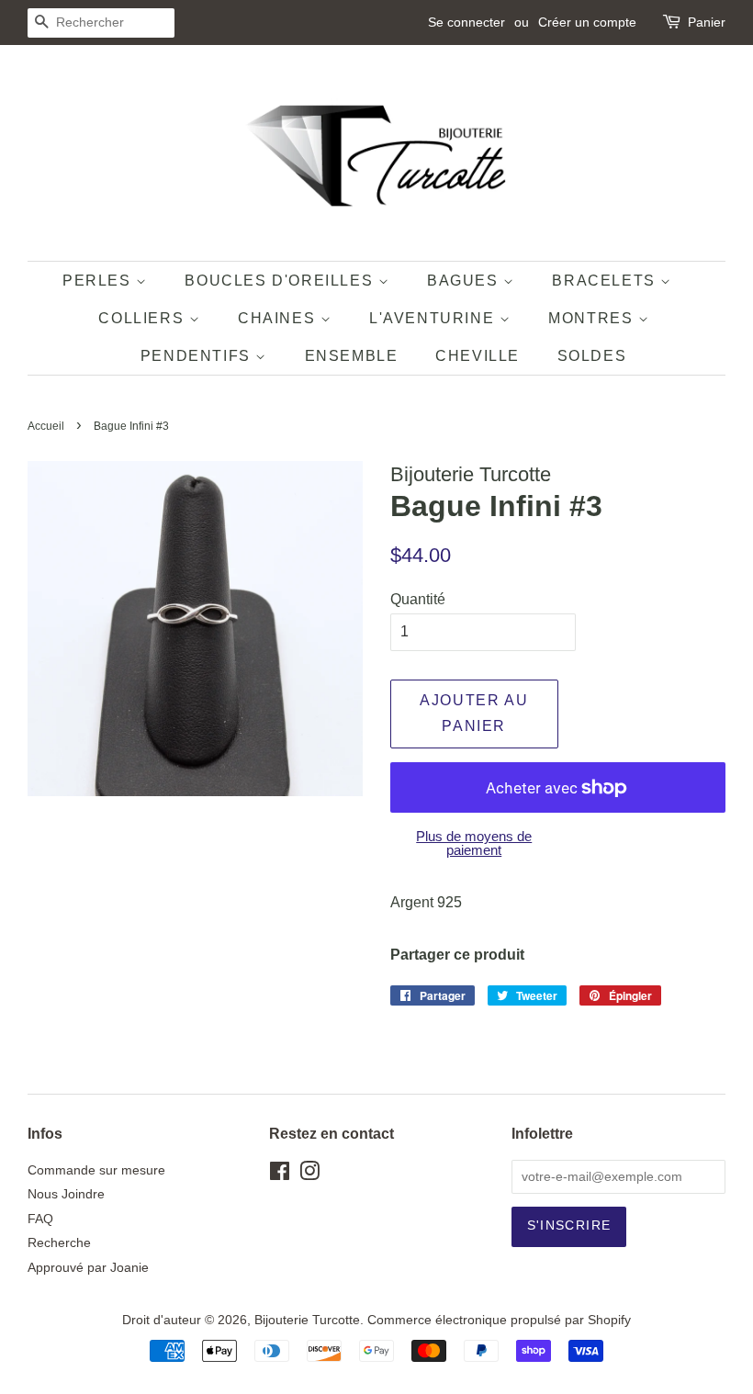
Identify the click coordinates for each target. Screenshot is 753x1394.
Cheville (477, 356)
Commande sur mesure (96, 1170)
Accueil (46, 426)
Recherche (59, 1243)
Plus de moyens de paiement (474, 843)
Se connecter (466, 22)
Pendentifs (198, 356)
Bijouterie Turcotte (307, 1320)
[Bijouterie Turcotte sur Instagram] (309, 1175)
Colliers (143, 318)
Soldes (592, 356)
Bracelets (606, 280)
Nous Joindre (66, 1194)
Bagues (465, 280)
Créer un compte (587, 22)
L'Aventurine (434, 318)
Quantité (417, 599)
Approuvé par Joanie (88, 1268)
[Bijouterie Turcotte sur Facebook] (279, 1175)
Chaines (279, 318)
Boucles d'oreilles (281, 280)
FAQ (40, 1219)
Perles (99, 280)
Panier (706, 22)
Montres (593, 318)
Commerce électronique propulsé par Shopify (499, 1320)
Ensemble (352, 356)
